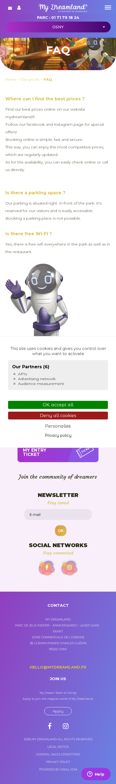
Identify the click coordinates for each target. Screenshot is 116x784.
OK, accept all (58, 404)
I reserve (34, 450)
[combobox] (58, 27)
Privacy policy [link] (58, 435)
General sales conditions (58, 754)
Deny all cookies (58, 415)
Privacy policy (58, 762)
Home (10, 79)
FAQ (48, 79)
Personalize (58, 426)
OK (61, 530)
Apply (58, 711)
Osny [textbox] (58, 27)
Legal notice (58, 747)
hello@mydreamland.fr (58, 667)
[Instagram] (69, 567)
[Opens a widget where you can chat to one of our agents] (96, 774)
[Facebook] (47, 567)
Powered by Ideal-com (58, 769)
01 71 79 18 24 (65, 17)
